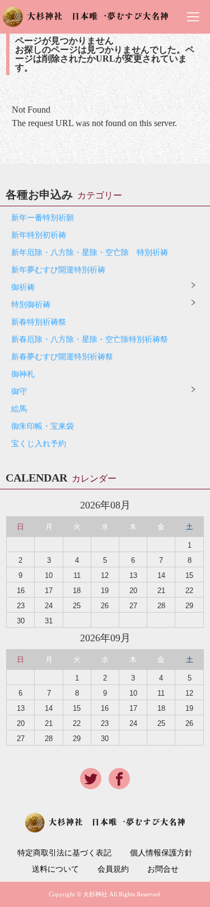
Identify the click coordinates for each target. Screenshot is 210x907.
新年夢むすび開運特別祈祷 (58, 270)
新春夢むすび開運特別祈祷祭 (62, 357)
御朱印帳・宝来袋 (42, 426)
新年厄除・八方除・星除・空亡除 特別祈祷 (89, 252)
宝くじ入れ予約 (38, 443)
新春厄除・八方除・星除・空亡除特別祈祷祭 (89, 339)
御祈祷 (23, 287)
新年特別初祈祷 (38, 235)
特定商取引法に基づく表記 (64, 853)
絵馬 (19, 409)
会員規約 (113, 869)
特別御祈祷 (30, 304)
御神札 (23, 374)
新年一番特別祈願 (42, 218)
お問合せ (163, 869)
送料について (55, 869)
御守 (19, 391)
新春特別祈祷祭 (38, 322)
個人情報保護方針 (161, 853)
